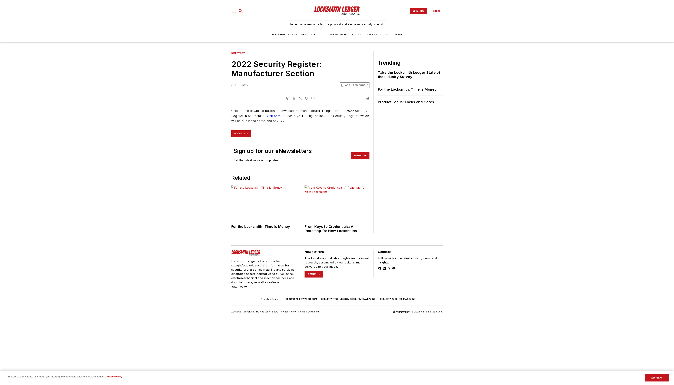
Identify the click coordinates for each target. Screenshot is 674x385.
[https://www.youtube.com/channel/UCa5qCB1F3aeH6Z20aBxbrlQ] (394, 268)
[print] (367, 98)
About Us (236, 311)
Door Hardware (336, 34)
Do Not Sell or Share (267, 311)
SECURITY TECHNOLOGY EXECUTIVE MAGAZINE (348, 299)
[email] (313, 98)
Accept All (656, 377)
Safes (398, 34)
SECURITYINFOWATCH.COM (301, 299)
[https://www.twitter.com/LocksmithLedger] (389, 268)
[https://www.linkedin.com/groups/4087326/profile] (384, 268)
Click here (273, 116)
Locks (356, 34)
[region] (337, 378)
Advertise (248, 311)
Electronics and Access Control (295, 34)
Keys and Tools (377, 34)
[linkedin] (294, 98)
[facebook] (287, 98)
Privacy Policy (288, 311)
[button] (234, 11)
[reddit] (306, 98)
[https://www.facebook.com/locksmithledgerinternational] (379, 268)
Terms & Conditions (308, 311)
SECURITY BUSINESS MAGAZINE (397, 299)
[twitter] (300, 98)
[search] (240, 11)
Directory (238, 53)
